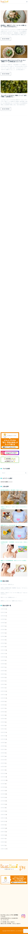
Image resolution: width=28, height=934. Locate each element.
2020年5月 (3, 838)
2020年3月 (3, 845)
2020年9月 (3, 824)
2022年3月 (3, 763)
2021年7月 (3, 790)
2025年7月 (3, 626)
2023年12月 (3, 691)
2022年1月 (3, 770)
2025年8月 (3, 622)
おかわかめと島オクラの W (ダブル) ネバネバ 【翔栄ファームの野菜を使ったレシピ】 (14, 61)
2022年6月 (3, 752)
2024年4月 (3, 677)
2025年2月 (3, 643)
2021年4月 (3, 800)
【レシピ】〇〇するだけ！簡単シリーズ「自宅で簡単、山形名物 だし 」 (13, 96)
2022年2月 (3, 766)
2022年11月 (3, 735)
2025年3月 (3, 639)
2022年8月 (3, 746)
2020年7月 (3, 831)
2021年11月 (3, 776)
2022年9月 (3, 742)
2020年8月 (3, 828)
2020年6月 (3, 835)
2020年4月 (3, 842)
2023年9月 (3, 701)
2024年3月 (3, 680)
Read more (6, 38)
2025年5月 (3, 632)
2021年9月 (3, 783)
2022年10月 (3, 739)
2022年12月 (3, 732)
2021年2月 (3, 807)
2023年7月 (3, 708)
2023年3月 (3, 722)
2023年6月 (3, 711)
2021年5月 (3, 797)
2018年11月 (3, 848)
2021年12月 (3, 773)
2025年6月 (3, 629)
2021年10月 (3, 780)
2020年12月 (3, 814)
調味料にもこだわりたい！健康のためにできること (12, 600)
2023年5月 (3, 715)
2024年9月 (3, 660)
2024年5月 (3, 674)
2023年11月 (3, 694)
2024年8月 (3, 663)
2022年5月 (3, 756)
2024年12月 (3, 650)
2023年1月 (3, 728)
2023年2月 (3, 725)
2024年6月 (3, 670)
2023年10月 (3, 698)
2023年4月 (3, 718)
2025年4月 (3, 636)
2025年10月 (3, 615)
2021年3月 (3, 804)
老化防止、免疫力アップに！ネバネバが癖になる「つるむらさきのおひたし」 (13, 26)
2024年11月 (3, 653)
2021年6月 (3, 794)
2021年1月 (3, 811)
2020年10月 (3, 821)
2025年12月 (3, 609)
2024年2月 (3, 684)
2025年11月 (3, 612)
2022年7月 (3, 749)
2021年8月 (3, 787)
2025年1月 (3, 646)
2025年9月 (3, 619)
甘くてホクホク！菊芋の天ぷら (7, 584)
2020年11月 (3, 818)
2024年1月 (3, 687)
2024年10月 (3, 656)
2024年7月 (3, 667)
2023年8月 (3, 704)
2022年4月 (3, 759)
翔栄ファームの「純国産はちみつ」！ (9, 597)
